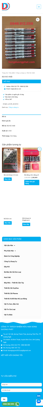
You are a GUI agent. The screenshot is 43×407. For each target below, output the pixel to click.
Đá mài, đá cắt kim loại (12, 272)
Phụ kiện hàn (9, 251)
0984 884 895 (8, 404)
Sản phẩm (12, 73)
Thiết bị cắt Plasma (11, 293)
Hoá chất (7, 277)
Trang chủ (5, 73)
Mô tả (4, 116)
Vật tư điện (8, 315)
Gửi (4, 399)
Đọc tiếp (8, 179)
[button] (38, 19)
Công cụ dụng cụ (10, 261)
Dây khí (7, 267)
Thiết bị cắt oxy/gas (11, 288)
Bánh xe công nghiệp (12, 256)
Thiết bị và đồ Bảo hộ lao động (15, 299)
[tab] (21, 117)
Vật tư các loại (9, 309)
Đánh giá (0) (6, 121)
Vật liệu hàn (8, 245)
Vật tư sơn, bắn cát (11, 304)
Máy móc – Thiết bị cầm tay (14, 283)
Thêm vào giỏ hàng (30, 182)
